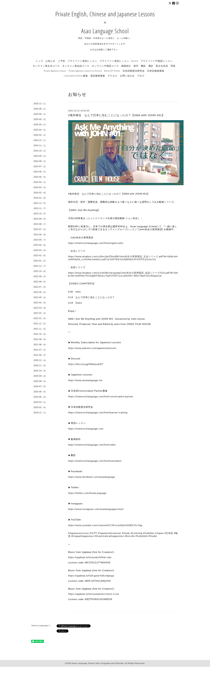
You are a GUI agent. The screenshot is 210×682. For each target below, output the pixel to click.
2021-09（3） (40, 339)
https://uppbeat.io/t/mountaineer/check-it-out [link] (93, 594)
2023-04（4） (40, 245)
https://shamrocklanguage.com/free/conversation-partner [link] (100, 396)
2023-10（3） (40, 213)
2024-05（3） (40, 177)
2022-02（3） (40, 313)
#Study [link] (126, 533)
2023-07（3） (40, 229)
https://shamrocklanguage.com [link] (85, 428)
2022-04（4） (40, 302)
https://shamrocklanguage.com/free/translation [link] (94, 461)
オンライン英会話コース (75, 65)
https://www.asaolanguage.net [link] (85, 380)
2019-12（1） (40, 412)
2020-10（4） (40, 371)
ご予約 (61, 60)
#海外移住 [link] (73, 193)
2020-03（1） (40, 402)
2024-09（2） (40, 156)
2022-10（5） (40, 271)
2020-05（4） (40, 397)
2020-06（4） (40, 392)
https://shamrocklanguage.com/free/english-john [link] (95, 243)
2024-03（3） (40, 187)
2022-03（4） (40, 308)
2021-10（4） (40, 334)
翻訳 (143, 65)
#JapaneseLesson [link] (78, 533)
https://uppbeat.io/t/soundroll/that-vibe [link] (89, 557)
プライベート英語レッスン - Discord (119, 60)
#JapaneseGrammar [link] (109, 533)
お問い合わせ (127, 75)
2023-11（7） (40, 208)
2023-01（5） (40, 261)
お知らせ (50, 60)
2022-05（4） (40, 297)
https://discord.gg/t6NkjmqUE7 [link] (85, 364)
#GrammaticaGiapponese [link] (109, 536)
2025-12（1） (40, 103)
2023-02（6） (40, 255)
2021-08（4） (40, 344)
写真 (172, 65)
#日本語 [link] (168, 533)
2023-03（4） (40, 250)
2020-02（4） (40, 407)
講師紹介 (126, 65)
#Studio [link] (152, 536)
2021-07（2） (40, 350)
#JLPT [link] (93, 533)
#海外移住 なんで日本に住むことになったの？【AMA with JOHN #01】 (116, 115)
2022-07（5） (40, 287)
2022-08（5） (40, 282)
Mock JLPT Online (112, 70)
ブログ (141, 75)
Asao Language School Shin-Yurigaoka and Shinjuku (98, 663)
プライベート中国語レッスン (156, 60)
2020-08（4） (40, 381)
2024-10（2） (40, 151)
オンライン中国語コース (105, 65)
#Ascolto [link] (130, 536)
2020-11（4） (40, 365)
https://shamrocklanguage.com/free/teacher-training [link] (97, 412)
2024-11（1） (40, 145)
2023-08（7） (40, 224)
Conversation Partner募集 (76, 75)
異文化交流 (162, 65)
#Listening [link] (136, 533)
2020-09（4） (40, 376)
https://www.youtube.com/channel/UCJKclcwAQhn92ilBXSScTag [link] (105, 525)
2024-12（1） (40, 140)
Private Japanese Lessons (55, 70)
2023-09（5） (40, 219)
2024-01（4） (40, 198)
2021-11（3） (40, 329)
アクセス (112, 75)
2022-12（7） (40, 266)
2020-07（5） (40, 386)
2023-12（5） (40, 203)
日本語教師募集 (155, 70)
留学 (136, 65)
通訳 (150, 65)
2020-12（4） (40, 360)
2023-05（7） (40, 240)
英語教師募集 (97, 75)
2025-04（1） (40, 124)
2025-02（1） (40, 135)
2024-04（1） (40, 182)
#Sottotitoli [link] (141, 536)
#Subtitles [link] (149, 533)
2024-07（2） (40, 166)
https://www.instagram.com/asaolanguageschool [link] (95, 509)
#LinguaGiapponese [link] (82, 536)
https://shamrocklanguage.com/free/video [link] (92, 444)
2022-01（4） (40, 318)
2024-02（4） (40, 192)
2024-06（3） (40, 172)
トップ (39, 60)
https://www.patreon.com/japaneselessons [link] (92, 348)
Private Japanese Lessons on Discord (85, 70)
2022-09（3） (40, 276)
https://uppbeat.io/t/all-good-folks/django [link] (91, 575)
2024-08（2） (40, 161)
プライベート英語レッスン (82, 60)
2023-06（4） (40, 234)
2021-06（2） (40, 355)
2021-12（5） (40, 323)
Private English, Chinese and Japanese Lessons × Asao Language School (105, 22)
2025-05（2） (40, 119)
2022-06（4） (40, 292)
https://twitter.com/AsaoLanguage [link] (87, 493)
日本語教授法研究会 (134, 70)
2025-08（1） (40, 109)
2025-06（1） (40, 114)
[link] (91, 477)
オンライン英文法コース (46, 65)
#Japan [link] (159, 533)
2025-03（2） (40, 130)
